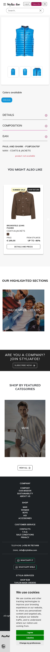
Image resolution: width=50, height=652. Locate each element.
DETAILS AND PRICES (23, 247)
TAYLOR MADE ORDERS (25, 583)
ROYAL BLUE (7, 100)
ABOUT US (25, 496)
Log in (26, 4)
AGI (25, 515)
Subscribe (36, 4)
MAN (25, 507)
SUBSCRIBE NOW (23, 365)
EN (45, 4)
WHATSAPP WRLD (26, 567)
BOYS (25, 513)
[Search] (42, 10)
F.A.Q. (25, 532)
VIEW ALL (23, 468)
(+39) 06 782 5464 (30, 545)
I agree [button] (30, 632)
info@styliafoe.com (28, 550)
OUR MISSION (25, 491)
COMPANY (25, 488)
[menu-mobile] (4, 4)
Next (48, 219)
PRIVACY (25, 537)
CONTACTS (25, 529)
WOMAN (25, 510)
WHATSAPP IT (26, 560)
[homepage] (13, 4)
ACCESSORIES (25, 518)
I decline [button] (30, 638)
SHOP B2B (25, 580)
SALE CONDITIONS (25, 535)
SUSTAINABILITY (25, 493)
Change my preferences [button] (30, 643)
